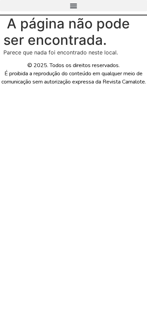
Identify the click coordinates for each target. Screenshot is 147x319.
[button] (73, 5)
